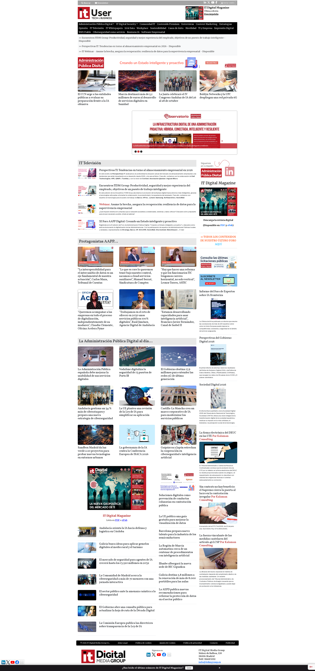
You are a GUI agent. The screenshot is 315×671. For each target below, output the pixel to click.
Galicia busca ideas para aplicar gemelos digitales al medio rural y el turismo (124, 545)
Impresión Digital (224, 28)
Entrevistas (187, 24)
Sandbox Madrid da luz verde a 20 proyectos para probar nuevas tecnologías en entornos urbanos (94, 453)
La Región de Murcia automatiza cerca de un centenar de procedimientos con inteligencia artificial (176, 551)
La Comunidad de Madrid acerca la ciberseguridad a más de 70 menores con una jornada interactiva (126, 579)
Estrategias (225, 24)
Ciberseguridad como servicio (109, 32)
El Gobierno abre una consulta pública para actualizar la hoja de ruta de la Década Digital (127, 609)
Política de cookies (143, 643)
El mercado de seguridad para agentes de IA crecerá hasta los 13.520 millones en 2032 (126, 561)
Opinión (83, 28)
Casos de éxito (175, 28)
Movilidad (190, 28)
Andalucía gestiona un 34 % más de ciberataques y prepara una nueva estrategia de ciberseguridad (95, 413)
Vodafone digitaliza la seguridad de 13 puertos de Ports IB (135, 373)
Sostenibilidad (158, 28)
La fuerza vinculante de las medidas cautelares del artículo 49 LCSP (217, 541)
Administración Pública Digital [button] (95, 24)
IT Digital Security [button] (126, 24)
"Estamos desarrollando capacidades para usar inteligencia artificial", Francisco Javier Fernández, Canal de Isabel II (177, 318)
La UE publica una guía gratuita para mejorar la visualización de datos (174, 520)
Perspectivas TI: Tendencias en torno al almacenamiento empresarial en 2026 (146, 170)
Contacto (214, 643)
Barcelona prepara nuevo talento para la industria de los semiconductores (177, 534)
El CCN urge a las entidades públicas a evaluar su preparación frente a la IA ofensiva (94, 99)
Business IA (133, 32)
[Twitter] (208, 2)
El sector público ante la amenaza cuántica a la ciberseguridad (127, 593)
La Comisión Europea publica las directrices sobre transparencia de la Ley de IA (126, 624)
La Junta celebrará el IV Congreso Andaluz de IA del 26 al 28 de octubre (177, 97)
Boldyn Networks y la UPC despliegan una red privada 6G (218, 96)
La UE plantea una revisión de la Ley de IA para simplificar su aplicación (135, 412)
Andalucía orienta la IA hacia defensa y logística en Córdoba (123, 529)
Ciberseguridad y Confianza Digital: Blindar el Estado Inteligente (157, 146)
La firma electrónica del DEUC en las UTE (217, 436)
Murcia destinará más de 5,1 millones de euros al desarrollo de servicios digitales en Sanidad (137, 99)
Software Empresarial (153, 32)
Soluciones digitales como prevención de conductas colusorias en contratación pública (175, 500)
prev (139, 129)
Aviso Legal (122, 643)
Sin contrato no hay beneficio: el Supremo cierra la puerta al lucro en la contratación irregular (217, 493)
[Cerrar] (219, 668)
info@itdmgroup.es (210, 662)
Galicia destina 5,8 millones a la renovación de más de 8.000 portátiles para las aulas (177, 578)
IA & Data (130, 28)
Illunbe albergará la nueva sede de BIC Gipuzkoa (175, 565)
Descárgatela (211, 14)
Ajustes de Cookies (167, 643)
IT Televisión (97, 28)
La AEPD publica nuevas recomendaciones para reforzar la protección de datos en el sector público (177, 594)
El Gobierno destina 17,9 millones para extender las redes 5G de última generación (177, 374)
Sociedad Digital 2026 (212, 385)
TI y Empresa (205, 28)
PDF (117, 520)
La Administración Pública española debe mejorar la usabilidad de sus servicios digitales (94, 374)
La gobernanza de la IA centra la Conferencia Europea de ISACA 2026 (133, 451)
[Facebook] (216, 2)
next (230, 129)
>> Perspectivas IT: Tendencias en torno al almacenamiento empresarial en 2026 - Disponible (130, 46)
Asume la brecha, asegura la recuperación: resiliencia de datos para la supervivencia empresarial (147, 206)
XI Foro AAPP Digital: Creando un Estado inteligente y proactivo (138, 221)
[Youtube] (212, 2)
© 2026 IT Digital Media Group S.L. (95, 643)
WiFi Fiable (85, 32)
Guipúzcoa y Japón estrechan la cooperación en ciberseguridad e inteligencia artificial (178, 453)
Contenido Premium (168, 24)
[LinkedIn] (205, 2)
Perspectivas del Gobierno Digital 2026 (215, 340)
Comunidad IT (147, 24)
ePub (124, 520)
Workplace (142, 28)
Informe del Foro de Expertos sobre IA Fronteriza (217, 293)
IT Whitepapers (114, 28)
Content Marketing (206, 24)
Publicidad (230, 643)
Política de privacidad (192, 643)
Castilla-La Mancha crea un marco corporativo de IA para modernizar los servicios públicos (177, 413)
